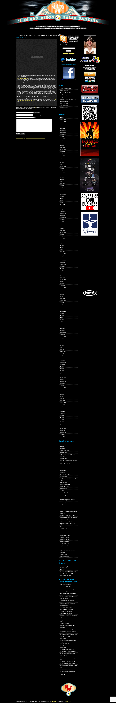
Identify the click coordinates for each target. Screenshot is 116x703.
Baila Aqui (62, 446)
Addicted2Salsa (63, 444)
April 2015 (62, 249)
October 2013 (62, 285)
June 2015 (62, 247)
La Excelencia (62, 472)
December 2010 (63, 355)
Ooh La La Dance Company (65, 492)
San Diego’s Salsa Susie (64, 519)
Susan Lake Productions (64, 537)
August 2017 (62, 196)
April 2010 (62, 373)
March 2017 (62, 204)
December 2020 (63, 141)
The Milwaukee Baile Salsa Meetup (67, 649)
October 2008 (62, 411)
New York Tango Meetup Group (66, 609)
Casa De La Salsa (63, 452)
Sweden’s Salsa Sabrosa (64, 539)
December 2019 (63, 153)
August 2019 (62, 158)
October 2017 (62, 192)
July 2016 (62, 221)
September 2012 (63, 311)
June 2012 (62, 317)
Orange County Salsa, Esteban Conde (67, 495)
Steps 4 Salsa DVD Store (65, 535)
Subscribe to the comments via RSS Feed (35, 138)
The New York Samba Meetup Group (67, 653)
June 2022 (62, 126)
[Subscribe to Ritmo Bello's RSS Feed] (63, 38)
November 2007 (63, 434)
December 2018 (63, 170)
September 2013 (63, 287)
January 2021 (62, 138)
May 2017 (62, 200)
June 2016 (62, 224)
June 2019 (62, 160)
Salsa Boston (62, 504)
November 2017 (63, 189)
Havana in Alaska (63, 466)
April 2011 (62, 347)
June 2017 (62, 198)
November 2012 (63, 307)
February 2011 (63, 351)
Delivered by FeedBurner (68, 53)
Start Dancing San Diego (65, 533)
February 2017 (63, 207)
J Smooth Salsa (63, 470)
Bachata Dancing (19, 107)
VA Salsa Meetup (63, 674)
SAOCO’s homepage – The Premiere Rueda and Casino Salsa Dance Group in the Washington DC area (68, 523)
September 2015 (63, 241)
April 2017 (62, 202)
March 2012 (62, 324)
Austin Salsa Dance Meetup (65, 584)
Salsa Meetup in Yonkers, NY (66, 613)
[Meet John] (89, 44)
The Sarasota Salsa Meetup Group (66, 669)
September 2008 (63, 413)
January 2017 (62, 209)
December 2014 (63, 258)
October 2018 (62, 172)
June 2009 (62, 394)
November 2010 (63, 358)
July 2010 (62, 366)
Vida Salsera (62, 552)
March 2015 (62, 251)
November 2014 (63, 260)
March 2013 (62, 298)
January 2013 (62, 302)
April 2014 (62, 275)
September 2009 (63, 387)
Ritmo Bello (65, 80)
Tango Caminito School (64, 541)
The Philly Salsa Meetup (65, 655)
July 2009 (62, 392)
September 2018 (63, 175)
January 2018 (62, 185)
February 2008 (63, 428)
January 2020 (62, 151)
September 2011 (63, 336)
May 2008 (62, 421)
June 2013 (62, 294)
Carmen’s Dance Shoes (64, 450)
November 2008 (63, 409)
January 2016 (62, 234)
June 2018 (62, 179)
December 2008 (63, 407)
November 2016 (63, 213)
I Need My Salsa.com (64, 468)
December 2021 (63, 130)
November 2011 (63, 332)
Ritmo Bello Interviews (64, 101)
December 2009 (63, 381)
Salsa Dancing (62, 103)
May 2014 (62, 272)
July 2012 (62, 315)
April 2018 (62, 181)
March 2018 (62, 183)
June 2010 (62, 368)
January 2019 (62, 168)
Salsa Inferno (62, 513)
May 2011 (62, 345)
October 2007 (62, 436)
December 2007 (63, 432)
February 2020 (63, 149)
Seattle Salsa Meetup (64, 617)
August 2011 (62, 338)
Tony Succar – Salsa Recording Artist (67, 550)
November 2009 (63, 383)
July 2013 (62, 292)
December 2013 (63, 283)
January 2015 (62, 255)
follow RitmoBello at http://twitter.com (68, 64)
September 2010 (63, 362)
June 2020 (62, 145)
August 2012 (62, 313)
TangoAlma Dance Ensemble (65, 545)
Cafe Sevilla (62, 448)
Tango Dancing (63, 107)
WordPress (68, 701)
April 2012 (62, 321)
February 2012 (63, 326)
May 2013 (62, 296)
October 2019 (62, 155)
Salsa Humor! (62, 509)
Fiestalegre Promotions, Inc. (65, 463)
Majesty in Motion (63, 482)
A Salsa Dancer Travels (64, 88)
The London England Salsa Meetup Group (68, 634)
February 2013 (63, 300)
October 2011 (62, 334)
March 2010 (62, 375)
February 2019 (63, 166)
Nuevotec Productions (64, 486)
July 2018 (62, 177)
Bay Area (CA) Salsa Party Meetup (67, 589)
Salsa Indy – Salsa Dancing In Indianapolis (68, 511)
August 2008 (62, 415)
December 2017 (63, 187)
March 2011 (62, 349)
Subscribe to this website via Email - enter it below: (68, 45)
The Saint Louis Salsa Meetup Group (67, 663)
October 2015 (62, 238)
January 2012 (62, 328)
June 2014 (62, 270)
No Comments (29, 108)
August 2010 (62, 364)
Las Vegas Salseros (64, 476)
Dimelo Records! (63, 458)
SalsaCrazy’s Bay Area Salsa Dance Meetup (68, 615)
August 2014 (62, 266)
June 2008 (62, 419)
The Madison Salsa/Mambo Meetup (67, 643)
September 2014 (63, 264)
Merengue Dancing (63, 97)
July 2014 (62, 268)
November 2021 (63, 132)
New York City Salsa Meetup (66, 607)
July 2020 (62, 143)
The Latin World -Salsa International (67, 548)
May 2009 (62, 396)
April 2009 (62, 398)
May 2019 (62, 162)
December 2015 (63, 236)
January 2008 (62, 430)
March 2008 (62, 426)
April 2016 (62, 228)
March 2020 (62, 147)
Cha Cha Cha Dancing (64, 92)
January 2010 (62, 379)
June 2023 (62, 117)
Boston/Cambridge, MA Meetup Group (68, 591)
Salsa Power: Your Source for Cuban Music (68, 517)
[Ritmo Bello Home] (58, 13)
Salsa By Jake (62, 507)
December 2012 (63, 304)
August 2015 (62, 243)
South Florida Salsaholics (65, 623)
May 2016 (62, 226)
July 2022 (62, 124)
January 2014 (62, 281)
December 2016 (63, 211)
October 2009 (62, 385)
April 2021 (62, 136)
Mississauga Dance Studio (65, 484)
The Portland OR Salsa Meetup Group (67, 661)
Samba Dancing (63, 105)
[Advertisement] (90, 262)
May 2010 (62, 370)
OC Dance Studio (63, 488)
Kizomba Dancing (63, 95)
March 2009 (62, 400)
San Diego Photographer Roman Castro (68, 571)
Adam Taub (26, 107)
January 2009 (62, 404)
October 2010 (62, 360)
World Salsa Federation (64, 556)
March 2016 (62, 230)
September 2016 (63, 217)
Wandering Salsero (63, 554)
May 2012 (62, 319)
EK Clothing (62, 569)
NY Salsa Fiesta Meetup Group (66, 611)
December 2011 (63, 330)
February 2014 (63, 279)
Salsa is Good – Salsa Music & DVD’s (67, 515)
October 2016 (62, 215)
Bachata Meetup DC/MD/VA (66, 586)
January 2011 (62, 353)
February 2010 (63, 377)
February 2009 (63, 402)
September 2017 (63, 194)
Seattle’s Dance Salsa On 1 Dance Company (68, 528)
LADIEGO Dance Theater (65, 474)
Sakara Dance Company (64, 502)
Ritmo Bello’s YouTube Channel (66, 497)
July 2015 (62, 245)
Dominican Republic (40, 107)
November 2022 (63, 121)
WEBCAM (53, 701)
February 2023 (63, 119)
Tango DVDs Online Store (65, 543)
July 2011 (62, 341)
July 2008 (62, 417)
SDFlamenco (62, 526)
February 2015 (63, 253)
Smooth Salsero (63, 531)
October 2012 (62, 309)
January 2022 (62, 128)
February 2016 (63, 232)
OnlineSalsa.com (63, 490)
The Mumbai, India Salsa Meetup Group (68, 651)
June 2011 (62, 343)
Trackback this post (20, 138)
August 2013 (62, 290)
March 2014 (62, 277)
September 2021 (63, 134)
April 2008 (62, 424)
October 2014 (62, 262)
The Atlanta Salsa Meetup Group (66, 629)
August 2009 (62, 390)
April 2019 (62, 164)
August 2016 (62, 219)
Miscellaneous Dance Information (66, 99)
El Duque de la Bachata (22, 78)
